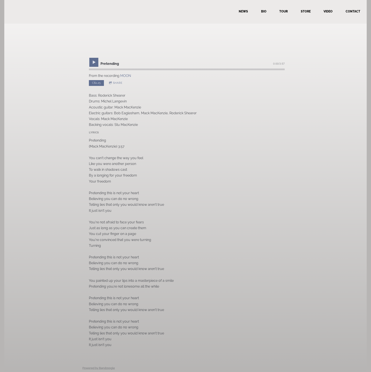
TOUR (283, 11)
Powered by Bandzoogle (98, 368)
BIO (263, 11)
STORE (306, 11)
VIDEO (328, 11)
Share (117, 82)
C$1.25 (96, 82)
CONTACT (353, 11)
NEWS (243, 11)
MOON (125, 76)
